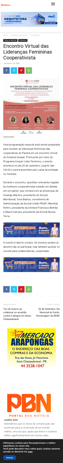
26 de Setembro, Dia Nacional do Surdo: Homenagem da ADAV (48, 312)
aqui (30, 451)
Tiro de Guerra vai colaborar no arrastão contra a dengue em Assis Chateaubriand (17, 314)
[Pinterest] (21, 70)
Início (5, 35)
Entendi (9, 457)
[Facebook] (6, 70)
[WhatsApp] (29, 70)
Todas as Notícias (19, 35)
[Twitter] (14, 70)
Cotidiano (35, 35)
